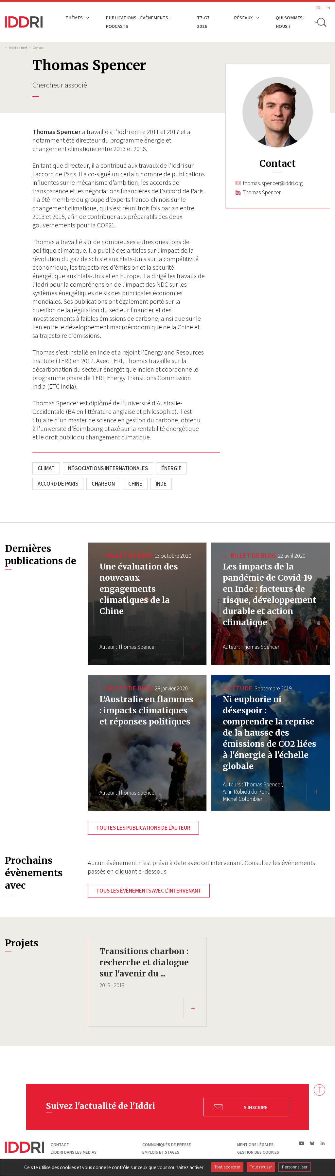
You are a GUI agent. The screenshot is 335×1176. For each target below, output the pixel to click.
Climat (46, 468)
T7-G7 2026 (203, 21)
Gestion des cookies (258, 1152)
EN (328, 7)
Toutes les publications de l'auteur (143, 827)
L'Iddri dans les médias (74, 1152)
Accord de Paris (58, 483)
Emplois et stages (160, 1152)
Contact (38, 47)
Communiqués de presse (166, 1144)
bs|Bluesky (312, 1143)
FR (318, 7)
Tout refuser (261, 1167)
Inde (161, 483)
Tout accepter (227, 1167)
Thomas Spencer (262, 192)
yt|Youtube (301, 1143)
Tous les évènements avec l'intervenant (148, 890)
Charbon (103, 483)
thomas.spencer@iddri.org (273, 183)
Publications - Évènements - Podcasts (138, 21)
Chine (135, 483)
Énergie (171, 468)
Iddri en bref (18, 47)
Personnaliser (294, 1167)
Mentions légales (255, 1144)
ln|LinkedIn (322, 1143)
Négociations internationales (108, 468)
